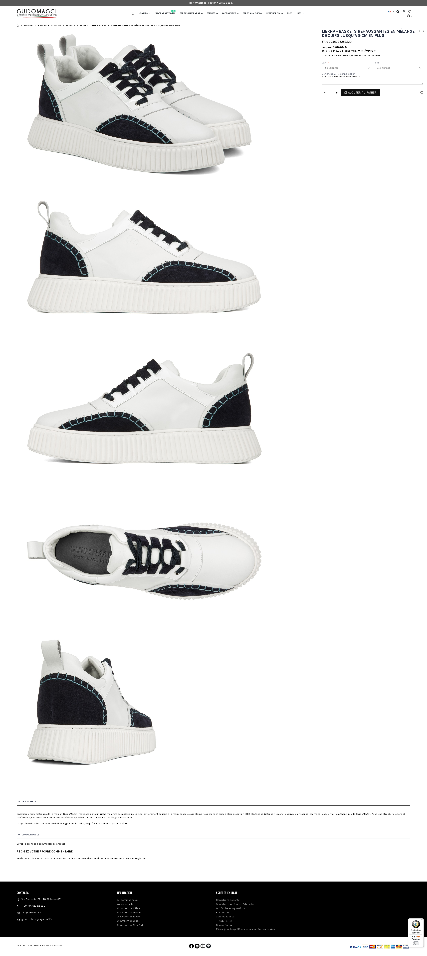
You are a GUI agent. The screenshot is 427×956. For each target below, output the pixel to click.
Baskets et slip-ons (49, 25)
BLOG (290, 13)
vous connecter (113, 858)
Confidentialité (225, 916)
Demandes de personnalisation (338, 73)
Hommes (143, 13)
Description (29, 801)
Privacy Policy (224, 920)
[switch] (416, 943)
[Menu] (422, 920)
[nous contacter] (237, 2)
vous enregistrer (136, 858)
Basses (84, 25)
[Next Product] (423, 31)
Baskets (70, 25)
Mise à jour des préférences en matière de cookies (245, 929)
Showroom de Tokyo (128, 916)
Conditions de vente (228, 899)
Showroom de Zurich (128, 912)
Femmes (211, 13)
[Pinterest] (208, 946)
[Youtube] (202, 946)
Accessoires (229, 13)
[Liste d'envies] (409, 11)
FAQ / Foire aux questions (230, 908)
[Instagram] (197, 946)
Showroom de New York (130, 924)
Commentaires (30, 834)
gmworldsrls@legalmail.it (37, 919)
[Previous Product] (419, 31)
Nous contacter (125, 904)
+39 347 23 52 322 (219, 2)
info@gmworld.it (31, 912)
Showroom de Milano (128, 908)
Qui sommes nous (127, 899)
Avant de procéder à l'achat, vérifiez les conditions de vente (352, 55)
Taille (377, 62)
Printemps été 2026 (164, 13)
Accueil (18, 25)
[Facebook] (191, 946)
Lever (325, 62)
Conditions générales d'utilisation (236, 904)
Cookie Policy (224, 924)
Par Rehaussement (190, 13)
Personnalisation (252, 13)
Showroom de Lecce (128, 920)
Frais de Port (223, 912)
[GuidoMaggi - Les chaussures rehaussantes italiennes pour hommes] (35, 14)
